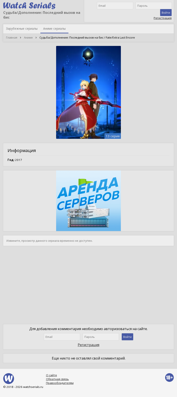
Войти (166, 13)
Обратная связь (57, 379)
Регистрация (163, 18)
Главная (11, 37)
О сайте (51, 375)
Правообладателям (60, 383)
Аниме (28, 37)
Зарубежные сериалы (22, 28)
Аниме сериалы (54, 28)
